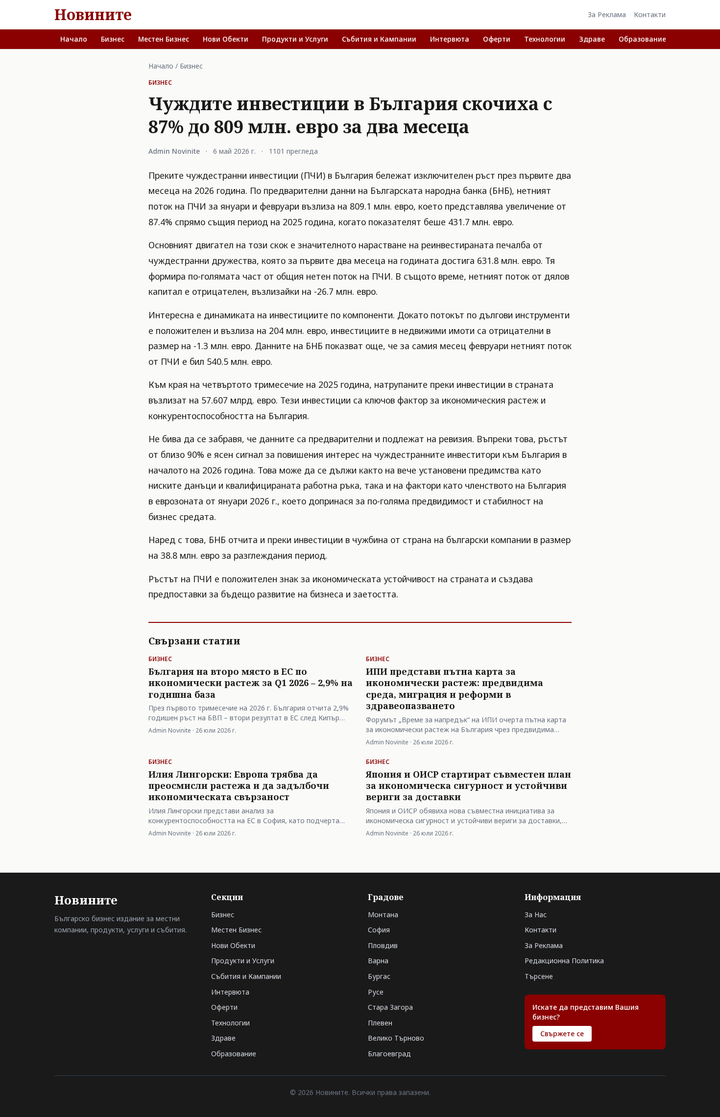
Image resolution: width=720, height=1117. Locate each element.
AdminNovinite (174, 151)
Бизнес (112, 39)
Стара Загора (390, 1007)
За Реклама (607, 14)
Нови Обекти (225, 39)
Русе (376, 992)
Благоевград (389, 1053)
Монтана (383, 914)
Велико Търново (396, 1038)
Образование (642, 39)
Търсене (539, 976)
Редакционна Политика (564, 960)
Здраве (592, 39)
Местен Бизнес (163, 39)
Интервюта (449, 39)
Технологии (544, 39)
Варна (378, 960)
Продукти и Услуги (295, 39)
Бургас (379, 976)
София (379, 929)
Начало (73, 39)
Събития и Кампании (379, 39)
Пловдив (383, 945)
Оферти (496, 39)
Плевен (380, 1022)
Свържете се (562, 1033)
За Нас (536, 914)
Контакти (650, 14)
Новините (93, 15)
